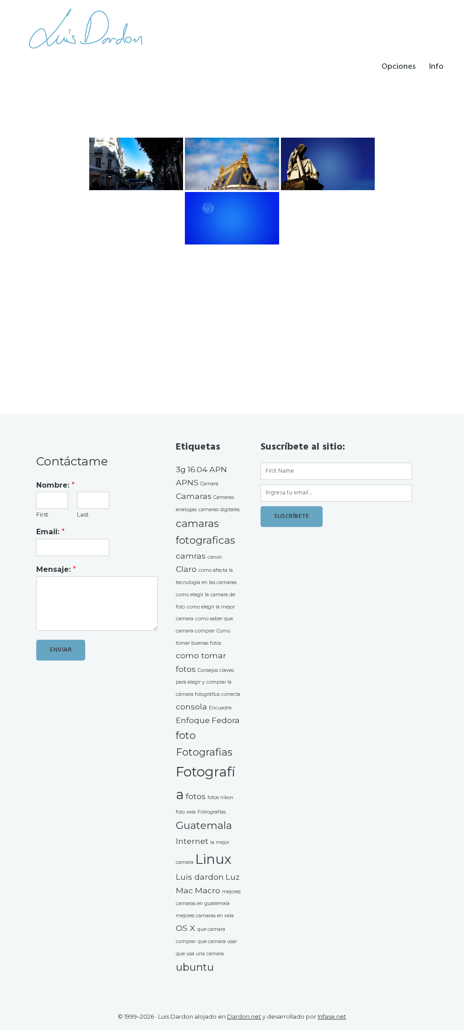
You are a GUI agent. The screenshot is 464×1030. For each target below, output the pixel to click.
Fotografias (204, 752)
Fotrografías (212, 812)
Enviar (61, 650)
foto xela (186, 812)
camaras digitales (219, 510)
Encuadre (220, 708)
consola (191, 706)
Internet (192, 841)
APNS (187, 482)
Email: (50, 531)
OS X (185, 928)
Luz (233, 876)
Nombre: (55, 485)
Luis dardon (200, 876)
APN (218, 469)
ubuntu (195, 967)
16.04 (198, 469)
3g (181, 469)
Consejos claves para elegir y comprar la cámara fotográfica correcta (208, 682)
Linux (213, 859)
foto (186, 735)
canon (215, 557)
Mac (184, 890)
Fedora (226, 720)
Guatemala (204, 825)
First (42, 514)
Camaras (194, 496)
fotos (196, 796)
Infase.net (332, 1016)
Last (83, 514)
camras (191, 556)
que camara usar (217, 941)
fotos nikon (220, 797)
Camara (209, 484)
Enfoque (193, 720)
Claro (186, 569)
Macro (207, 890)
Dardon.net (244, 1016)
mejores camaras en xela (205, 916)
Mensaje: (56, 569)
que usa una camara (200, 954)
